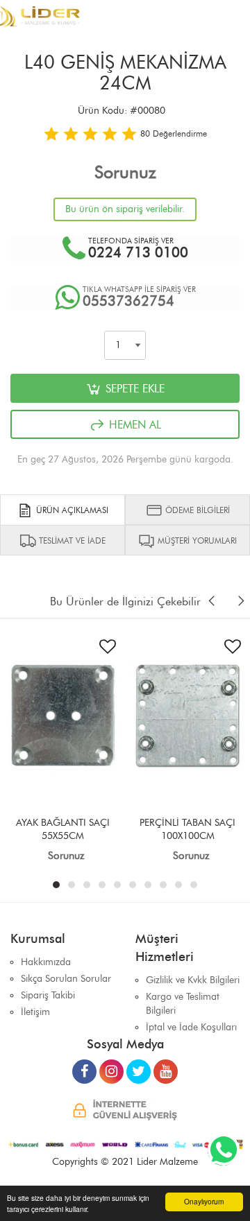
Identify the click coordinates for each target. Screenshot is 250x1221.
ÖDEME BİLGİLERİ (196, 510)
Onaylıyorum (204, 1201)
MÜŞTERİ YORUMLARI (196, 540)
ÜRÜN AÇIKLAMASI (70, 510)
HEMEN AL (133, 424)
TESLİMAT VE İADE (71, 540)
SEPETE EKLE (133, 388)
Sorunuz (125, 172)
